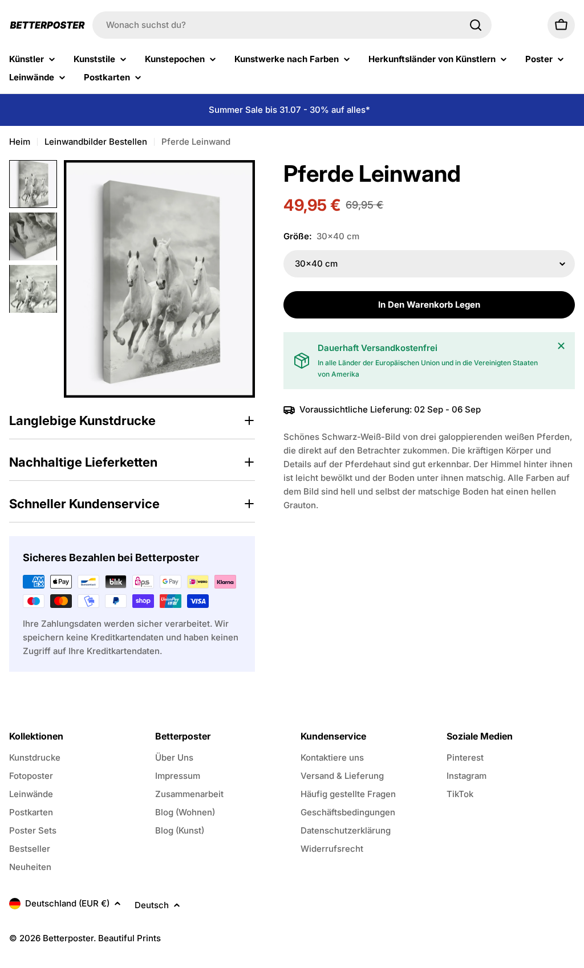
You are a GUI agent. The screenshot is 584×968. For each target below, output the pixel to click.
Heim (19, 141)
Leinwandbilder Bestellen (95, 141)
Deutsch (152, 905)
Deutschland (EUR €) (67, 903)
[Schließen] (561, 346)
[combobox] (292, 25)
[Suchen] (475, 25)
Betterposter (68, 938)
